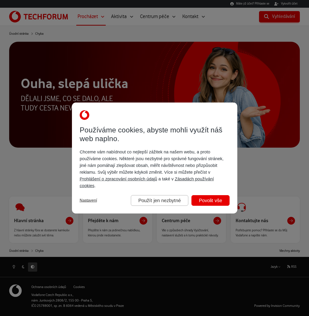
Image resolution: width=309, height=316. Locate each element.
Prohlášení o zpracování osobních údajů (118, 179)
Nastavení (88, 200)
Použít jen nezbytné (159, 200)
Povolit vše (210, 200)
